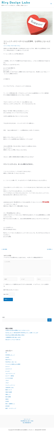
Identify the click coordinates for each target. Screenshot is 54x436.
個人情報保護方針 (27, 422)
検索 (3, 317)
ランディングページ (10, 385)
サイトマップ (27, 419)
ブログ (12, 45)
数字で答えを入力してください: (11, 290)
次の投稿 (49, 249)
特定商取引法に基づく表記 (27, 421)
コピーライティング (10, 373)
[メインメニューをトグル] (51, 3)
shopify (7, 357)
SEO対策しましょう (10, 355)
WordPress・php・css (10, 362)
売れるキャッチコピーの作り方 (12, 339)
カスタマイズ (8, 369)
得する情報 (8, 396)
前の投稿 (4, 249)
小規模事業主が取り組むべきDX (13, 337)
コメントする (6, 45)
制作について (8, 389)
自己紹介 (7, 406)
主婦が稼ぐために (9, 387)
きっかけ (7, 371)
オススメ (7, 366)
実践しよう (8, 394)
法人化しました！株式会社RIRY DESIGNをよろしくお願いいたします (21, 332)
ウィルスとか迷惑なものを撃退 (12, 364)
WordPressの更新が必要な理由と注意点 (14, 335)
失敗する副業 (8, 392)
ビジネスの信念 (9, 378)
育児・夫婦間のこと (10, 403)
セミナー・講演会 (9, 375)
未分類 (7, 401)
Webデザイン (8, 359)
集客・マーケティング (10, 408)
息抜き (7, 399)
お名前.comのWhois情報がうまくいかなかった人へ (17, 330)
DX (6, 352)
